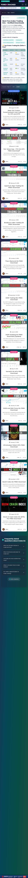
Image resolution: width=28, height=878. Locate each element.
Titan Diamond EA (5, 60)
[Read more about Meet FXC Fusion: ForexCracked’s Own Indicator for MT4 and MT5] (14, 98)
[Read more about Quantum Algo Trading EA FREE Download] (14, 173)
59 (23, 347)
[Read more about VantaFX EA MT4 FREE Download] (14, 359)
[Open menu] (25, 4)
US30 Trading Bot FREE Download (14, 298)
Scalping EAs (19, 40)
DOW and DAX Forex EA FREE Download (14, 409)
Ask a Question (15, 579)
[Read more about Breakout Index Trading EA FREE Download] (14, 210)
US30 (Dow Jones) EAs (8, 40)
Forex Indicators (14, 91)
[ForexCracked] (8, 4)
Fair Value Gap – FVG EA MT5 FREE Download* (14, 150)
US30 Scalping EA (5, 54)
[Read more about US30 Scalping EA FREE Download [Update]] (14, 322)
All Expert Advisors (20, 42)
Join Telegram (6, 1)
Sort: (14, 86)
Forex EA (14, 129)
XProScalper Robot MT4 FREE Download (14, 446)
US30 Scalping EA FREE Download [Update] (14, 335)
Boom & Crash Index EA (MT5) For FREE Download (14, 517)
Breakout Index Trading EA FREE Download (14, 223)
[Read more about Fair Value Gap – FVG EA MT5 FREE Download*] (14, 136)
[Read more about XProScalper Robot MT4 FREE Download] (14, 432)
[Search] (22, 4)
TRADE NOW (24, 876)
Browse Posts (22, 17)
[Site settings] (26, 1)
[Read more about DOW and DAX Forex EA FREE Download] (14, 396)
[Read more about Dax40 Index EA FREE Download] (14, 469)
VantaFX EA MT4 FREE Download (14, 372)
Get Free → (21, 1)
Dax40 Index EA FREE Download (14, 482)
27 (23, 457)
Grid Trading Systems (8, 42)
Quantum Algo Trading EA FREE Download (14, 186)
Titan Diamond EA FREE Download (14, 262)
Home (4, 12)
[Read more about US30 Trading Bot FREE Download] (14, 285)
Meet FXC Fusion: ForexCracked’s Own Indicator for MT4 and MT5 (14, 112)
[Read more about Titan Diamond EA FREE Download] (14, 248)
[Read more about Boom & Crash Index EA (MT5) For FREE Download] (14, 504)
